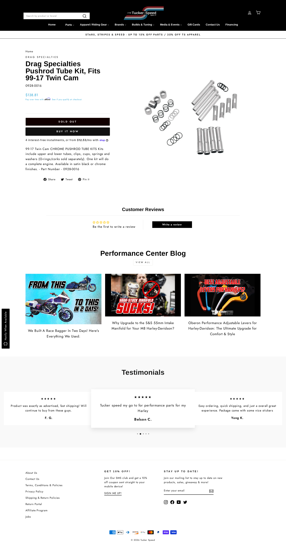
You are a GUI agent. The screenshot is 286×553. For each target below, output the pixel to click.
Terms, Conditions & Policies (44, 485)
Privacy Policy (34, 491)
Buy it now (67, 131)
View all (143, 262)
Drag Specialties (42, 57)
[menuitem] (51, 24)
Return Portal (33, 504)
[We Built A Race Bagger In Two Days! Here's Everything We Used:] (63, 299)
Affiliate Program (36, 510)
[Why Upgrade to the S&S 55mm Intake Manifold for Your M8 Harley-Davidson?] (143, 295)
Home (29, 51)
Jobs (28, 517)
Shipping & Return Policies (42, 498)
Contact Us (32, 479)
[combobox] (57, 16)
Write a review (172, 224)
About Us (31, 473)
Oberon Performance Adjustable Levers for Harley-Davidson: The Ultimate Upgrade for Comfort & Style (222, 328)
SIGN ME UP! (113, 493)
